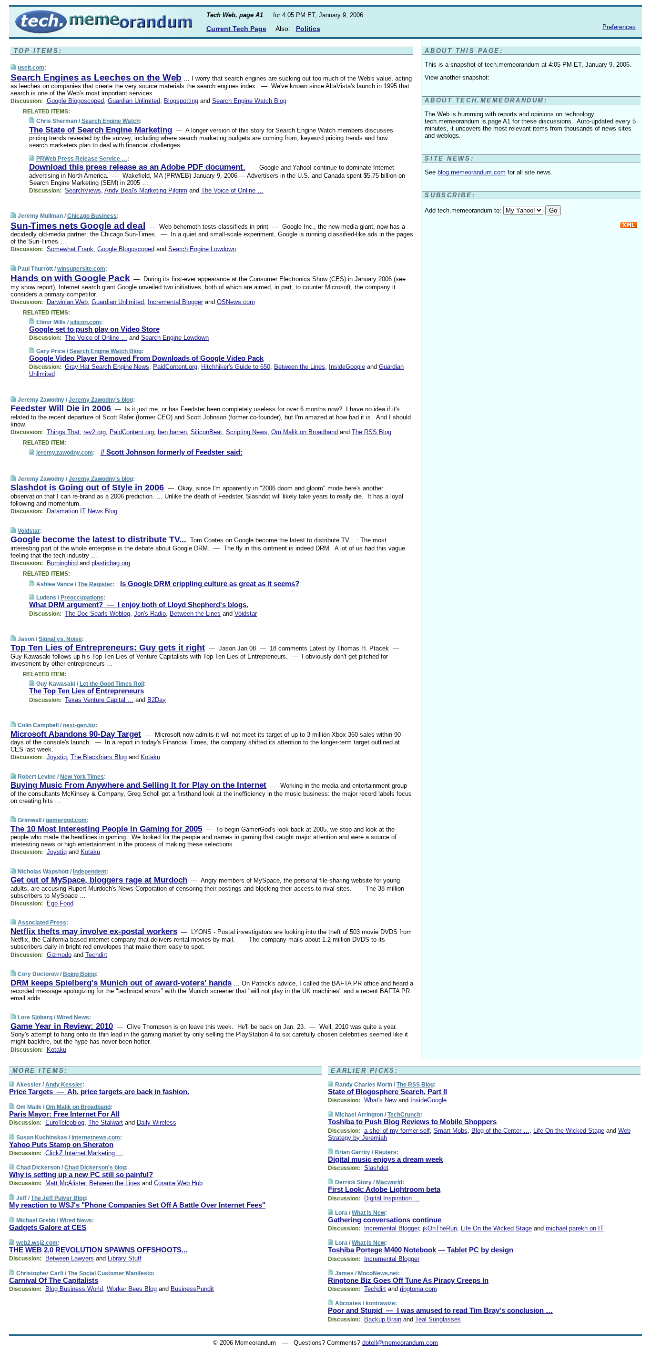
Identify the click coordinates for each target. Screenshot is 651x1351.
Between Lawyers (69, 1258)
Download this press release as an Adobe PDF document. (137, 167)
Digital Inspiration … (392, 1198)
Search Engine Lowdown (202, 249)
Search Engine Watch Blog (249, 100)
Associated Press (42, 922)
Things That (63, 432)
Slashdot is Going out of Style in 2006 (87, 487)
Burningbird (62, 563)
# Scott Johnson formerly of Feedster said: (172, 452)
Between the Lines (299, 366)
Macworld (389, 1182)
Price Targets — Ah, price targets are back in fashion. (99, 1091)
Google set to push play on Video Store (94, 329)
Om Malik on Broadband (304, 432)
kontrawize (380, 1303)
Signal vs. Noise (60, 639)
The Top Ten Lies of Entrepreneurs (86, 691)
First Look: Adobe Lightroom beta (384, 1189)
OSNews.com (236, 301)
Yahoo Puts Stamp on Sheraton (61, 1144)
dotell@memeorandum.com (400, 1342)
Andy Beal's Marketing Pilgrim (145, 190)
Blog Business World (74, 1288)
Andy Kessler (63, 1084)
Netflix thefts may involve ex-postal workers (93, 931)
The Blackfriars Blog (99, 757)
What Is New (368, 1213)
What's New (380, 1100)
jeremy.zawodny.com (64, 453)
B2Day (156, 699)
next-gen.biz (79, 725)
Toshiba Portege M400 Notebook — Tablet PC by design (420, 1250)
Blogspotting (181, 100)
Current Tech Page (236, 28)
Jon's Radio (150, 613)
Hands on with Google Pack (70, 278)
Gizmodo (59, 954)
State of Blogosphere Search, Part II (387, 1091)
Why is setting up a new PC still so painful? (81, 1174)
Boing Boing (79, 974)
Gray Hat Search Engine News (107, 366)
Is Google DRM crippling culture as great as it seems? (209, 583)
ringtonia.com (418, 1288)
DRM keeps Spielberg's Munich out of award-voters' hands (121, 982)
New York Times (82, 777)
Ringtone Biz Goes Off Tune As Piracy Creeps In (408, 1280)
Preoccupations (82, 597)
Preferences (619, 26)
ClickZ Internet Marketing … (84, 1153)
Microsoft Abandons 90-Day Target (75, 734)
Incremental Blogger (175, 301)
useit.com (31, 68)
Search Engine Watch (110, 121)
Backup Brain (382, 1319)
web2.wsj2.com (37, 1243)
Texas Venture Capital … (99, 699)
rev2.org (94, 432)
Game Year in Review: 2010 (61, 1026)
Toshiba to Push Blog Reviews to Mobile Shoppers (412, 1121)
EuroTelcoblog (64, 1122)
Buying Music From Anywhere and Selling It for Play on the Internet (138, 785)
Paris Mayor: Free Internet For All (64, 1114)
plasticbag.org (111, 563)
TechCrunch (403, 1114)
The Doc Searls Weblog (97, 613)
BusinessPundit (192, 1288)
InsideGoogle (347, 366)
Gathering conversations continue (384, 1220)
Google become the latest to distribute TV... (98, 539)
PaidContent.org (175, 366)
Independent (89, 871)
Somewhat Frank (70, 249)
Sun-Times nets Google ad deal (77, 226)
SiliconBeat (206, 432)
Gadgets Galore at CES (47, 1227)
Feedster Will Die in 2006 (60, 408)
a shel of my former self (397, 1130)
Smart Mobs (451, 1130)
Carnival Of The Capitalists (53, 1280)
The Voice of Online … (232, 190)
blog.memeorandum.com (471, 172)
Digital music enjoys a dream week (385, 1159)
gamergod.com (66, 820)
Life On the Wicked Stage (568, 1130)
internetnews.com (95, 1137)
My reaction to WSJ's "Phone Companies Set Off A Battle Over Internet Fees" (137, 1205)
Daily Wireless (156, 1122)
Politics (308, 28)
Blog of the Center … (500, 1130)
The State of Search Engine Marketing (100, 129)
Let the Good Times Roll (112, 684)
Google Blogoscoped (75, 100)
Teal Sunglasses (438, 1319)
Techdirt (96, 954)
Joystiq (57, 757)
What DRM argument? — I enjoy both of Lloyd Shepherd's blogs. (138, 604)
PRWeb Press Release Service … (81, 159)
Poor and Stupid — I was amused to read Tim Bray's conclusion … (440, 1310)
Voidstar (29, 531)
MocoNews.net (378, 1273)
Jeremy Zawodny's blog (101, 400)
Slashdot (376, 1167)
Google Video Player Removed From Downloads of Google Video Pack (146, 358)
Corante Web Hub (178, 1183)
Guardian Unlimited (134, 100)
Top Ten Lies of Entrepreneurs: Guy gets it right (107, 647)
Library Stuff (125, 1258)
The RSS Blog (371, 432)
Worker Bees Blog (132, 1288)
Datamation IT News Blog (82, 511)
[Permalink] (13, 67)
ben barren (172, 432)
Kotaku (150, 757)
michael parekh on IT (575, 1228)
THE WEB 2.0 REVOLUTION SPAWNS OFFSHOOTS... (98, 1250)
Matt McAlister (65, 1183)
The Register (95, 584)
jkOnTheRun (440, 1228)
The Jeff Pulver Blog (58, 1198)
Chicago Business (92, 216)
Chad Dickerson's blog (95, 1167)
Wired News (73, 1017)
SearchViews (83, 190)
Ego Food (60, 903)
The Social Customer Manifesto (110, 1273)
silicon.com (85, 322)
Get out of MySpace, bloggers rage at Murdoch (98, 879)
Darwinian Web (67, 301)
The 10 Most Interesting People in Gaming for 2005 (106, 828)
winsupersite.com (81, 269)
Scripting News (246, 432)
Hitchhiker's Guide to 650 (235, 366)
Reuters (386, 1152)
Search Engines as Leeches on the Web (96, 77)
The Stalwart (105, 1122)
